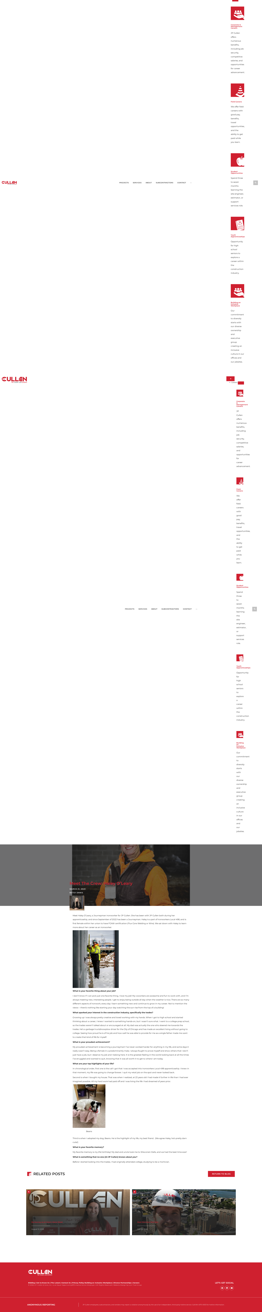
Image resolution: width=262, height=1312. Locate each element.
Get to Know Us (43, 1283)
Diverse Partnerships (123, 1283)
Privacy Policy (78, 1283)
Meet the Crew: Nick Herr (147, 1222)
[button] (255, 182)
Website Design (119, 1285)
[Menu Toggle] (230, 378)
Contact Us (66, 1283)
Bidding (31, 1283)
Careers (136, 1283)
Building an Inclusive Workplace (98, 1283)
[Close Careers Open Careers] (241, 383)
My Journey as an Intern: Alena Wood (47, 1222)
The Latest (55, 1283)
